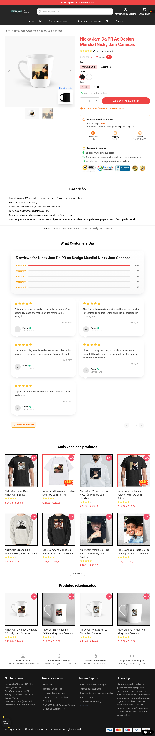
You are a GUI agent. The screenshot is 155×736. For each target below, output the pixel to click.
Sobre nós (47, 684)
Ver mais (77, 573)
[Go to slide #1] (32, 113)
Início (8, 30)
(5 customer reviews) (103, 51)
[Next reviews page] (141, 425)
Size (82, 82)
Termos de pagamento (90, 689)
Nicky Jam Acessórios (26, 30)
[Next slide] (70, 71)
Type (82, 62)
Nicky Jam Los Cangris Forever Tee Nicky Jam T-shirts (130, 495)
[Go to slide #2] (48, 113)
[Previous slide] (9, 71)
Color (82, 72)
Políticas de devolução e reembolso (96, 693)
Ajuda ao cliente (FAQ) (90, 701)
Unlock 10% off (6, 722)
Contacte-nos (86, 697)
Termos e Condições (52, 689)
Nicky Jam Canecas (51, 30)
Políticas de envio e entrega (93, 684)
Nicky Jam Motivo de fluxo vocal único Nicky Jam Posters (94, 554)
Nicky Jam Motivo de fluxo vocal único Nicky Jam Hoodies (94, 495)
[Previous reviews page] (126, 425)
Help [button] (149, 732)
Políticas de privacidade (54, 693)
